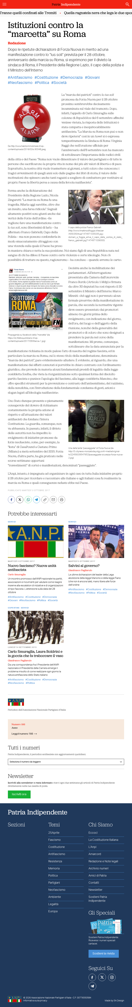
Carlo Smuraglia (17, 574)
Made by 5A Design (114, 1001)
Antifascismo (21, 77)
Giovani (93, 77)
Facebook (92, 977)
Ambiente (54, 897)
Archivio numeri (98, 868)
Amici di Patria (97, 875)
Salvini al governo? (83, 565)
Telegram (92, 986)
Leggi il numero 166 (22, 734)
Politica (43, 83)
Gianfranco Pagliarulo (80, 570)
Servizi (12, 522)
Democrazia (73, 77)
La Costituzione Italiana (103, 840)
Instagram (112, 977)
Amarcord (95, 854)
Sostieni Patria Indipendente (98, 899)
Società (60, 83)
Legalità (53, 904)
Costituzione (47, 77)
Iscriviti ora (19, 794)
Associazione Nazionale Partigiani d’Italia (51, 998)
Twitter (102, 977)
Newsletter (95, 889)
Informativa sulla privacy (35, 1001)
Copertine (14, 608)
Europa (52, 911)
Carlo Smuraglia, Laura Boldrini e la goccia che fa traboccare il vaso (35, 653)
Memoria (54, 868)
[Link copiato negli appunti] (44, 499)
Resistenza (55, 861)
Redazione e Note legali (103, 861)
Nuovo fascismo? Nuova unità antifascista (32, 567)
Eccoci (93, 832)
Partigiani (54, 882)
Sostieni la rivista (104, 953)
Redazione (17, 43)
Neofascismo (21, 83)
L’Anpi (92, 847)
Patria (66, 4)
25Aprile (53, 832)
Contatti (94, 882)
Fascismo (54, 840)
